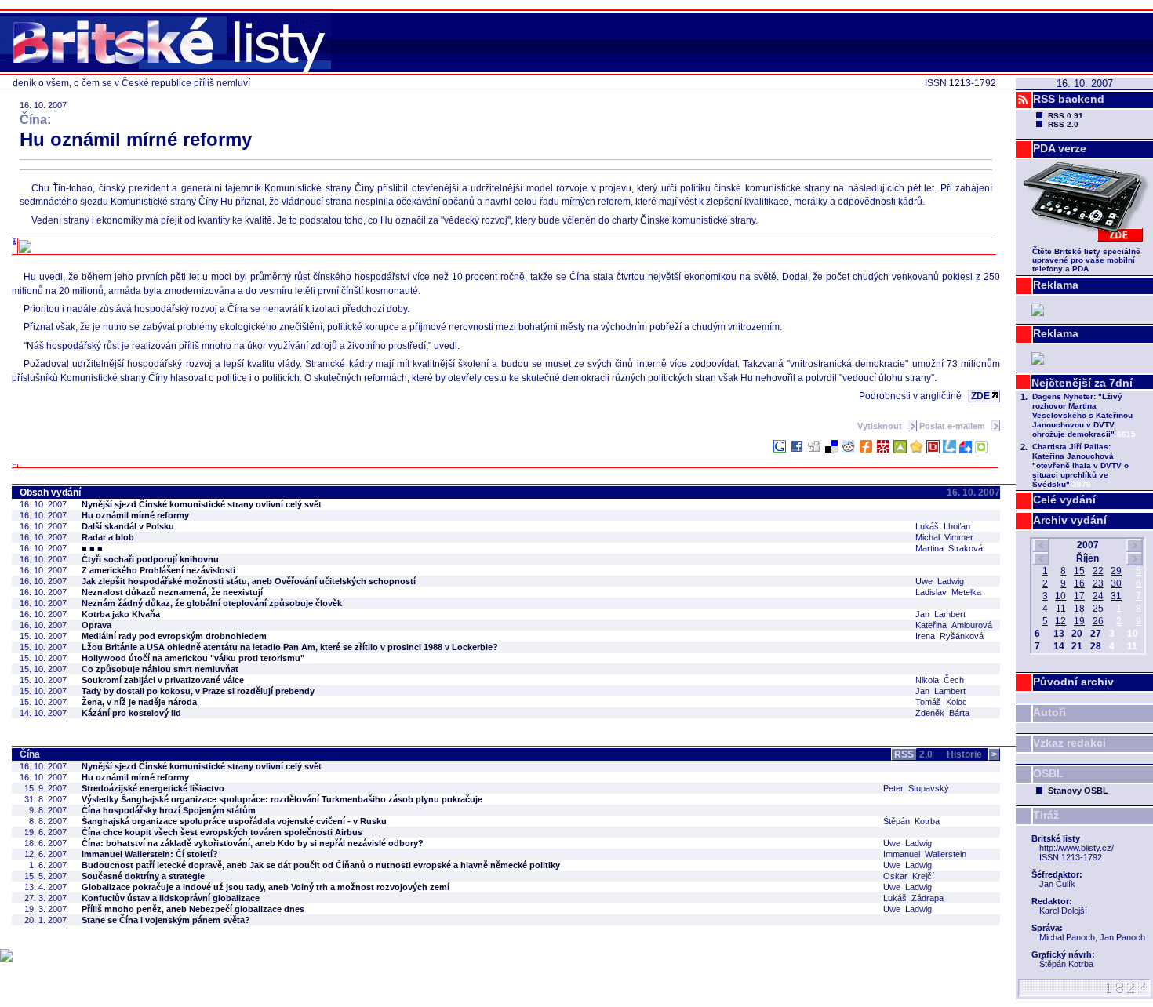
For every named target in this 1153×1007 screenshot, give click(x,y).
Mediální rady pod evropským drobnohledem (174, 636)
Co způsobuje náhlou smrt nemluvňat (160, 669)
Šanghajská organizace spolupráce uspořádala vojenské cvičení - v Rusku (234, 821)
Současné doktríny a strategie (143, 876)
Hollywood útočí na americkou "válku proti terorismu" (193, 658)
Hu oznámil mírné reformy (135, 515)
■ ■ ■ (92, 548)
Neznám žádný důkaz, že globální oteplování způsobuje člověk (212, 603)
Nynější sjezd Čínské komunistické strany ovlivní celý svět (202, 504)
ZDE (980, 396)
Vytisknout (880, 426)
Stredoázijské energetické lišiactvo (153, 788)
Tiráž (1046, 815)
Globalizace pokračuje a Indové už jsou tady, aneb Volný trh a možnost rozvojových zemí (265, 887)
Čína (30, 754)
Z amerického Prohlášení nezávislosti (158, 570)
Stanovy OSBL (1078, 790)
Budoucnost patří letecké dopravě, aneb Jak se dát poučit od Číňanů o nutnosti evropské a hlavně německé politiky (321, 865)
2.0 (913, 754)
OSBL (1048, 773)
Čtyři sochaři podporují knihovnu (150, 559)
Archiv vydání (1070, 520)
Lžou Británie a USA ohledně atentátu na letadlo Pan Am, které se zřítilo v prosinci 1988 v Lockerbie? (290, 647)
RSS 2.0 (1063, 124)
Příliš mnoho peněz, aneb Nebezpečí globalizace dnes (193, 909)
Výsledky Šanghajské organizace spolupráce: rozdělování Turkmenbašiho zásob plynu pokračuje (282, 799)
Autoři (1049, 712)
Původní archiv (1073, 681)
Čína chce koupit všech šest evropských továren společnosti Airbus (222, 832)
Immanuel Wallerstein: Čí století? (150, 854)
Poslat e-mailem (953, 426)
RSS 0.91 (1065, 115)
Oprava (96, 625)
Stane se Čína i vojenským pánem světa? (166, 920)
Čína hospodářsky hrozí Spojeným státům (169, 810)
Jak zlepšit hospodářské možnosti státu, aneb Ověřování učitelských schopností (249, 581)
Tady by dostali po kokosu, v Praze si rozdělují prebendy (198, 691)
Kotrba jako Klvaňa (121, 614)
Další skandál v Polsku (128, 526)
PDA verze (1059, 148)
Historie (972, 754)
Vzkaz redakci (1069, 742)
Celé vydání (1064, 499)
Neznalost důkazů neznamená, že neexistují (172, 592)
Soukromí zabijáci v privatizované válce (163, 680)
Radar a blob (108, 537)
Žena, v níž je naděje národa (139, 702)
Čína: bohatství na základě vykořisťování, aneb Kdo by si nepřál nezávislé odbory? (253, 843)
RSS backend (1068, 99)
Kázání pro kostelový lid (131, 713)
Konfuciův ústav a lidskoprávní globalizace (171, 898)
